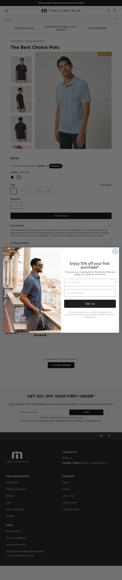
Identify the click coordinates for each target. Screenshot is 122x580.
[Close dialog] (115, 251)
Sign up (90, 303)
